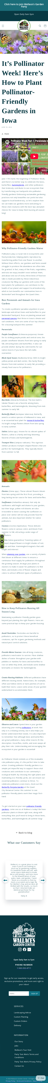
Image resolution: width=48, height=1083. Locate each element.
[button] (2, 25)
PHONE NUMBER (24, 965)
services (19, 1006)
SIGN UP (34, 993)
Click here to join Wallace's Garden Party (24, 5)
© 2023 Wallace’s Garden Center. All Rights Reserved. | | (24, 1080)
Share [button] (6, 134)
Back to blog (25, 832)
